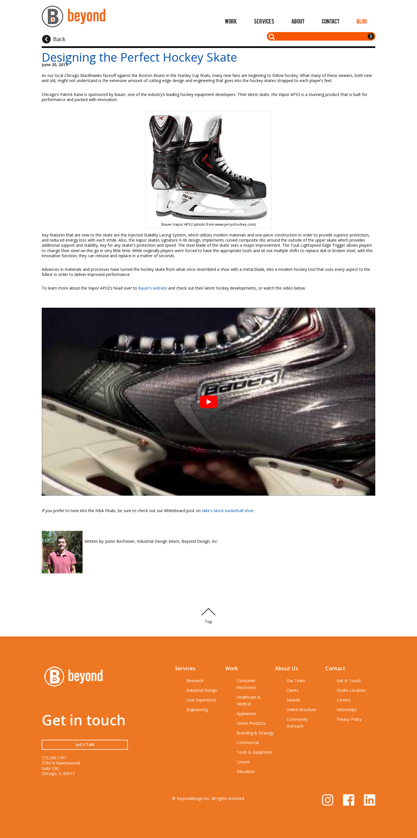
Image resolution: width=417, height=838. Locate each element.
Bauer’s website (152, 288)
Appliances (246, 713)
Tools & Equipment (254, 752)
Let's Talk (84, 744)
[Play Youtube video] (208, 401)
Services (264, 21)
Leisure (243, 761)
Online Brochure (301, 709)
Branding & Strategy (255, 733)
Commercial (248, 742)
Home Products (251, 723)
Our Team (296, 680)
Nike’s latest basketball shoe (228, 510)
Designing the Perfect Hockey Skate (139, 57)
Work (231, 21)
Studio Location (351, 690)
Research (194, 680)
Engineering (197, 709)
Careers (344, 700)
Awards (293, 700)
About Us (286, 668)
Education (246, 771)
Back (59, 39)
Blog (362, 21)
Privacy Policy (349, 719)
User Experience (201, 700)
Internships (347, 709)
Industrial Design (201, 690)
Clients (293, 690)
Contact (331, 21)
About (298, 21)
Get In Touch (349, 680)
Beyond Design (73, 19)
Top (208, 621)
